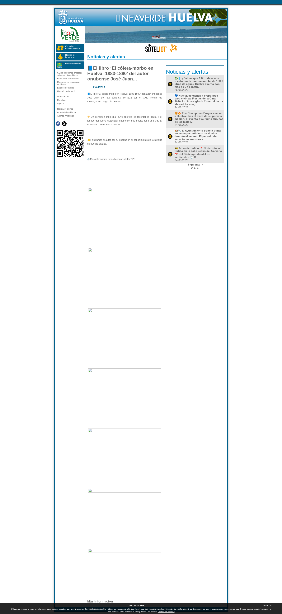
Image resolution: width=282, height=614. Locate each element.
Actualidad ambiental (66, 112)
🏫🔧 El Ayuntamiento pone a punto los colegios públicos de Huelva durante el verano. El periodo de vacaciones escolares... (198, 135)
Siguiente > (195, 164)
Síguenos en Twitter (64, 123)
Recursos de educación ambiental (68, 83)
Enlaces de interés (65, 88)
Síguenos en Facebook (58, 123)
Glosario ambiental (65, 91)
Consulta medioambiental (72, 47)
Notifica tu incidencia (69, 56)
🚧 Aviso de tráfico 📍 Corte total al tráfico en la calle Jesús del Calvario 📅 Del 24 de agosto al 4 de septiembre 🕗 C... (198, 153)
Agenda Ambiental (65, 116)
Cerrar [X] (267, 605)
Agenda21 (62, 103)
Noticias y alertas (65, 109)
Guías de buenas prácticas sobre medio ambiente (69, 74)
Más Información (100, 601)
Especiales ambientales (68, 78)
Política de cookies (166, 612)
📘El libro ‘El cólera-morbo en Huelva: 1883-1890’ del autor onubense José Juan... (120, 73)
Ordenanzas (63, 96)
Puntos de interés (73, 63)
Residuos (61, 100)
